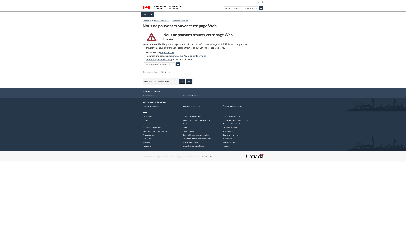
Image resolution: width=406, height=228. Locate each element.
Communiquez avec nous (158, 59)
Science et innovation (230, 135)
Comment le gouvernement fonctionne (196, 135)
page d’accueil (167, 52)
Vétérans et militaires (230, 142)
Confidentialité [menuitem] (207, 157)
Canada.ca (147, 21)
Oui (182, 81)
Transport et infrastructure (232, 124)
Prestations (147, 146)
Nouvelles (146, 142)
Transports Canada (161, 21)
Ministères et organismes (192, 106)
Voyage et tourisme (149, 135)
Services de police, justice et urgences (236, 120)
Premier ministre (189, 131)
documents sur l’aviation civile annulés (187, 55)
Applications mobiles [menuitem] (164, 157)
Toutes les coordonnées (151, 106)
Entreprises (147, 139)
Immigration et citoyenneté (152, 124)
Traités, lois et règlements (192, 116)
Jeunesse (226, 146)
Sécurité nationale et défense (193, 146)
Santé (185, 124)
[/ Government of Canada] (162, 8)
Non (188, 81)
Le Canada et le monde (231, 128)
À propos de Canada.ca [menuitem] (184, 157)
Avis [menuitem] (197, 157)
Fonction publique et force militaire (155, 131)
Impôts (185, 128)
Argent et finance (229, 131)
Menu (148, 14)
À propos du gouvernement (233, 106)
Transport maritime (180, 21)
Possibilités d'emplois (190, 96)
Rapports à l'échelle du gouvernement (196, 120)
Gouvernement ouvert (190, 142)
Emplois (145, 120)
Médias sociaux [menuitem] (148, 157)
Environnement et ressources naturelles (197, 139)
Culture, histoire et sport (232, 116)
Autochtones (227, 139)
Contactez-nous (148, 96)
